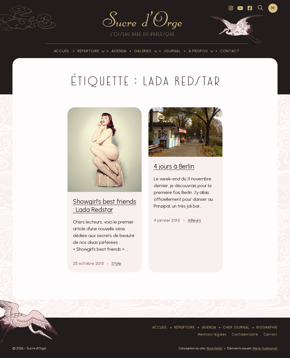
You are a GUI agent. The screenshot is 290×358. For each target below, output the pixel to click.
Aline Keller (214, 348)
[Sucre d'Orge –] (142, 23)
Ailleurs (194, 220)
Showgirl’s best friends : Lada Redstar (104, 205)
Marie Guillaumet (265, 348)
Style (116, 263)
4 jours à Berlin (174, 166)
